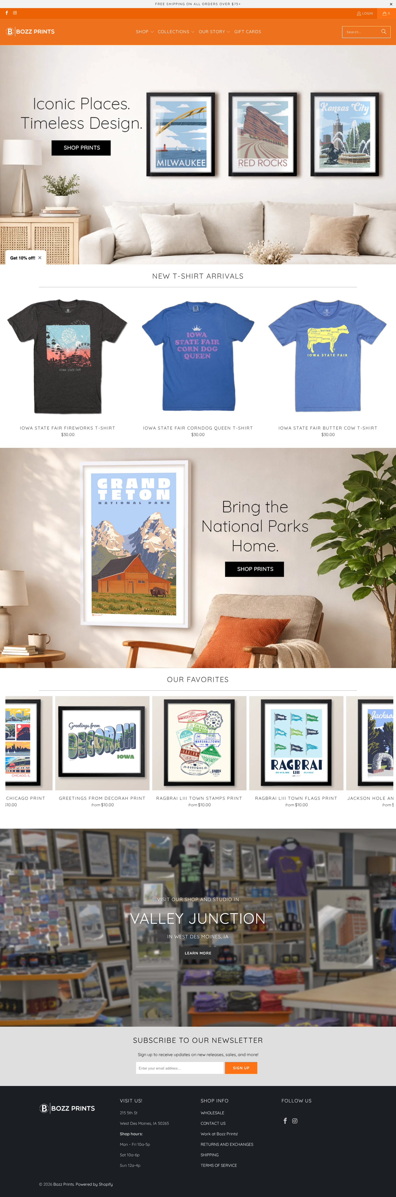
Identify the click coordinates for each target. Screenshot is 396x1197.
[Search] (384, 32)
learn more (198, 953)
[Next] (384, 365)
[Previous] (12, 365)
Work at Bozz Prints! (219, 1133)
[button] (145, 32)
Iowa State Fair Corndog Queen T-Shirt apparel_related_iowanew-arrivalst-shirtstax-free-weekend (198, 356)
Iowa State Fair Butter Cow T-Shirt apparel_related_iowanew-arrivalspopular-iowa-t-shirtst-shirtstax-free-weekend (328, 356)
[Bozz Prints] (30, 32)
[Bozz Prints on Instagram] (14, 13)
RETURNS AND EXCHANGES (227, 1144)
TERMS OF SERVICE (219, 1165)
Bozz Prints (63, 1184)
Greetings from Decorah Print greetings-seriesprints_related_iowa (102, 743)
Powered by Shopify (94, 1184)
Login (367, 13)
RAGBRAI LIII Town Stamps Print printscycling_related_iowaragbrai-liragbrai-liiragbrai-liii (199, 743)
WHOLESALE (212, 1112)
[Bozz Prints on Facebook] (6, 13)
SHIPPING (209, 1154)
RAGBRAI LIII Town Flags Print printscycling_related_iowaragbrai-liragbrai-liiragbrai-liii (296, 743)
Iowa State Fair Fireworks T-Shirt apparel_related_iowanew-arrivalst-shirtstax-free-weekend (67, 356)
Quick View (198, 368)
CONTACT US (213, 1123)
